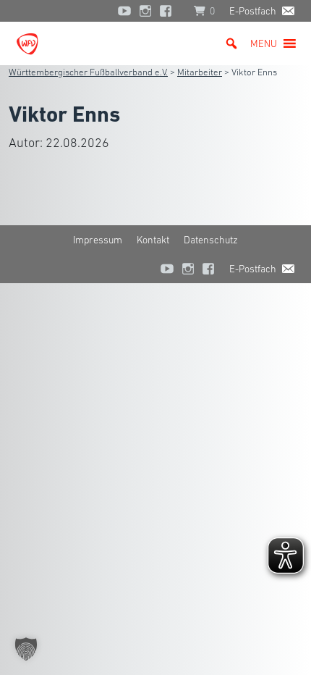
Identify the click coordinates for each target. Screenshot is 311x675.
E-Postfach (252, 11)
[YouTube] (124, 11)
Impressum (97, 240)
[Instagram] (145, 11)
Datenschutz (211, 240)
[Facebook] (169, 11)
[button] (263, 43)
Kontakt (153, 240)
